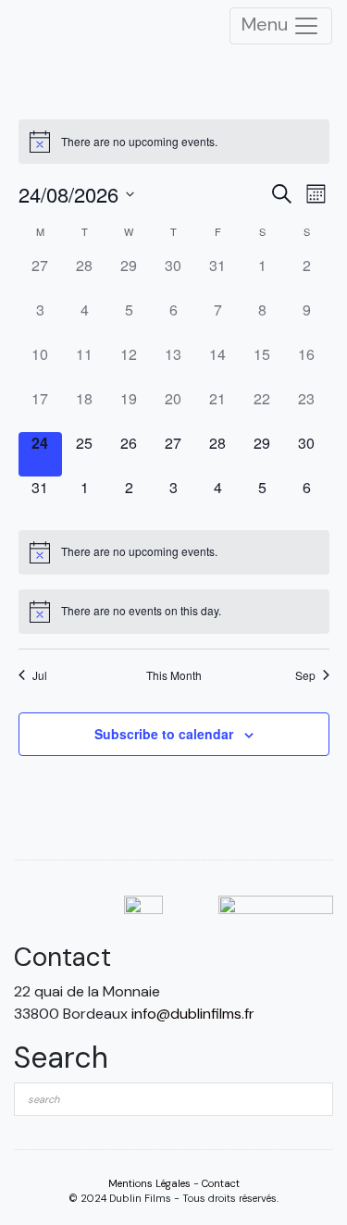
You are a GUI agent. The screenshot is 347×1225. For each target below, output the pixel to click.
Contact (221, 1183)
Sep (305, 675)
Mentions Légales (149, 1183)
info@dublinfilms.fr (192, 1013)
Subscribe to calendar (163, 733)
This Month (174, 675)
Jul (39, 675)
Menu (267, 24)
